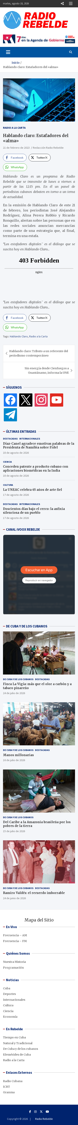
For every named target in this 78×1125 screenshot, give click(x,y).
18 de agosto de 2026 (16, 452)
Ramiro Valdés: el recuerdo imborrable (34, 893)
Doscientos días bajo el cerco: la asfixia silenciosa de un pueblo (34, 511)
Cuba (6, 988)
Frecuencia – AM (15, 935)
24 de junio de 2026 (14, 898)
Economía (10, 1016)
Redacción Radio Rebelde (48, 147)
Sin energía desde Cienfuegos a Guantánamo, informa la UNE (47, 370)
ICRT (6, 1086)
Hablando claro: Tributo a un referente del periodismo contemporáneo (38, 353)
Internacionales (29, 438)
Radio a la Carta (14, 127)
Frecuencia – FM (15, 941)
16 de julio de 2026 (14, 760)
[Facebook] (10, 400)
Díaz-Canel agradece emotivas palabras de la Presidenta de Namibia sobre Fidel (38, 445)
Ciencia (7, 461)
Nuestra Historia (14, 962)
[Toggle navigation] (8, 52)
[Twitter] (25, 400)
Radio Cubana (12, 1081)
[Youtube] (47, 1112)
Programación (13, 967)
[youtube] (56, 400)
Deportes (9, 994)
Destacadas (10, 438)
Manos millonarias (18, 755)
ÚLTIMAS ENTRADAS (21, 431)
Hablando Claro (19, 336)
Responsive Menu (62, 3)
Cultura (8, 484)
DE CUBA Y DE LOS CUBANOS (26, 626)
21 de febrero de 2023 (16, 147)
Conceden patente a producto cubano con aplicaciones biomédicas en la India (35, 468)
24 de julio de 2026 (14, 693)
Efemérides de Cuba (17, 1054)
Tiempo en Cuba (14, 1037)
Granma (9, 1092)
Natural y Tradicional (17, 1043)
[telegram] (10, 414)
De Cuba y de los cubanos (18, 679)
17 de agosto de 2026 (16, 495)
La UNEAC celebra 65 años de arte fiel (32, 490)
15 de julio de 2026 (14, 831)
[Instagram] (41, 400)
